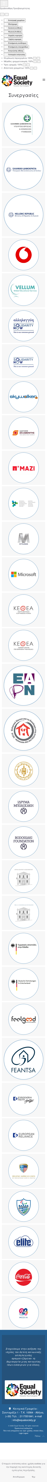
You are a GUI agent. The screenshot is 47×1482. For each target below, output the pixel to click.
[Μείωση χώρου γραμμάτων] (31, 68)
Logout (25, 1433)
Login (21, 1433)
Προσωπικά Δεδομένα (23, 1428)
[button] (44, 80)
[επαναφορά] (2, 14)
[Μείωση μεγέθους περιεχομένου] (34, 58)
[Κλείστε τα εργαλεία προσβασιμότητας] (7, 14)
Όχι (33, 1477)
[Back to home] (17, 79)
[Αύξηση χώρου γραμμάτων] (35, 68)
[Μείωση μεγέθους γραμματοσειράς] (35, 61)
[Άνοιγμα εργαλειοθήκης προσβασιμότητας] (4, 3)
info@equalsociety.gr (24, 1420)
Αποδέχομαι (19, 1477)
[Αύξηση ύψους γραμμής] (28, 65)
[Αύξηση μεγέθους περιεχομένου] (38, 58)
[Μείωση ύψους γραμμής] (24, 65)
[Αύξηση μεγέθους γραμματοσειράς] (38, 61)
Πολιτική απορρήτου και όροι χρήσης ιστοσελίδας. (23, 1430)
